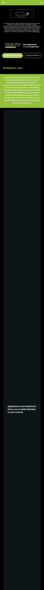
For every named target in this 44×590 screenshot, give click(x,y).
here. (38, 31)
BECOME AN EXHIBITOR (33, 55)
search (3, 3)
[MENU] (41, 2)
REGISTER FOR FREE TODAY (12, 55)
